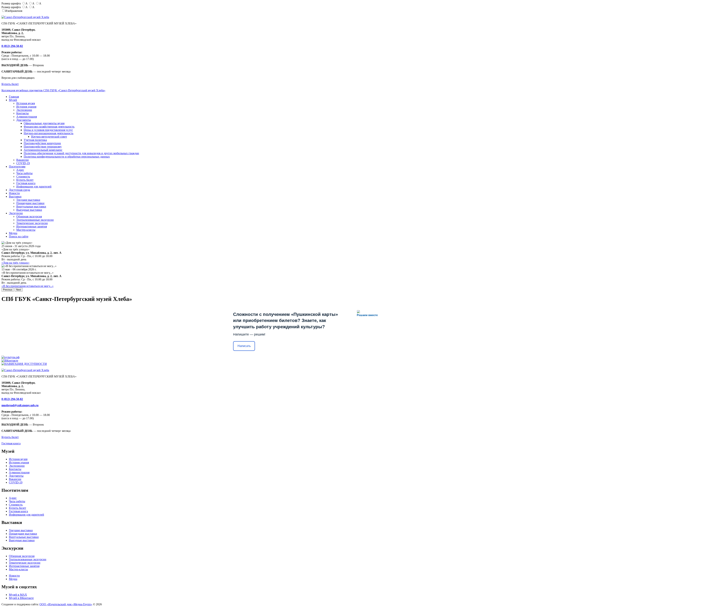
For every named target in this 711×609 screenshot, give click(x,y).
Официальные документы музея (44, 123)
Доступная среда (19, 189)
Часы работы (24, 173)
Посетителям (17, 166)
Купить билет (10, 84)
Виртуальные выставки (31, 206)
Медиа (13, 233)
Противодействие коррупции (42, 143)
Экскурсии (16, 213)
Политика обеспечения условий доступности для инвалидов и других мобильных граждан (81, 153)
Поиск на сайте (18, 236)
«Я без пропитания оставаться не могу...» (27, 286)
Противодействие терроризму (43, 146)
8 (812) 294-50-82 (12, 46)
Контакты (22, 113)
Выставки (15, 196)
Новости (14, 193)
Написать (244, 345)
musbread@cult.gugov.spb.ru (20, 405)
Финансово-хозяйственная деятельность (49, 126)
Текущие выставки (28, 199)
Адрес (20, 169)
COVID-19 (23, 163)
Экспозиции (24, 110)
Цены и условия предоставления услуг (48, 129)
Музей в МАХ (18, 594)
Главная (14, 96)
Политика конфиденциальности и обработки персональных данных (67, 156)
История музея (25, 103)
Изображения (13, 10)
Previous (7, 289)
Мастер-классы (25, 229)
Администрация (26, 116)
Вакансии (22, 159)
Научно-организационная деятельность (48, 133)
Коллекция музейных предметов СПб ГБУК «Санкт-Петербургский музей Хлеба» (53, 90)
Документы (23, 120)
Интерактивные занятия (31, 226)
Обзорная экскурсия (29, 216)
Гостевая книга (25, 183)
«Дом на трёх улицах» (15, 262)
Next (18, 289)
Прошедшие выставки (30, 203)
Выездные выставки (29, 209)
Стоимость (23, 176)
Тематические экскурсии (32, 223)
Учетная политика (35, 139)
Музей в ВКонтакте (21, 598)
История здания (26, 106)
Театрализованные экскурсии (35, 219)
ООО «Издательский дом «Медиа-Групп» (65, 604)
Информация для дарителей (33, 186)
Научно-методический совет (49, 136)
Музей (13, 100)
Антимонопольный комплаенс (43, 149)
